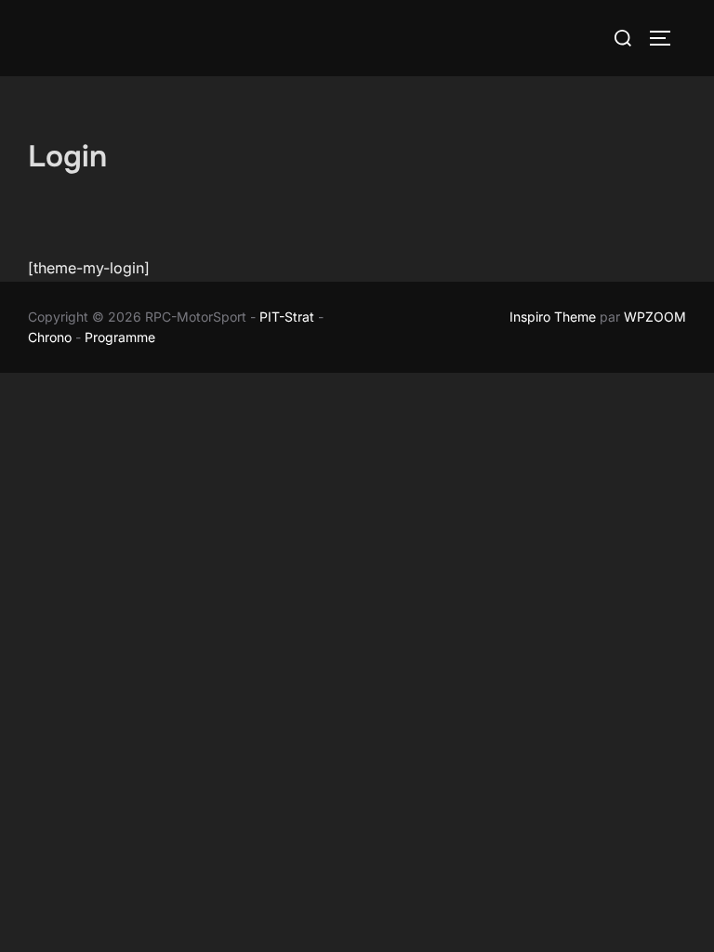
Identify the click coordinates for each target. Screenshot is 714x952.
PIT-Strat (286, 316)
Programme (122, 337)
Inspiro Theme (552, 316)
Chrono (50, 337)
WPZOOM (655, 316)
